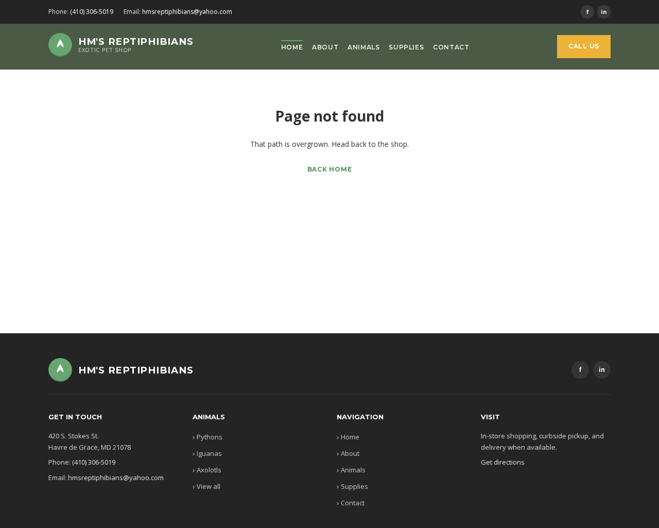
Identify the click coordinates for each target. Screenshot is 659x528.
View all (208, 486)
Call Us (583, 46)
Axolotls (209, 469)
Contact (451, 47)
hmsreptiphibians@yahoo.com (187, 11)
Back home (329, 169)
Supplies (406, 47)
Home (292, 47)
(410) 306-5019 (91, 11)
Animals (363, 47)
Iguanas (209, 453)
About (325, 47)
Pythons (209, 436)
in (604, 11)
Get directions (503, 462)
